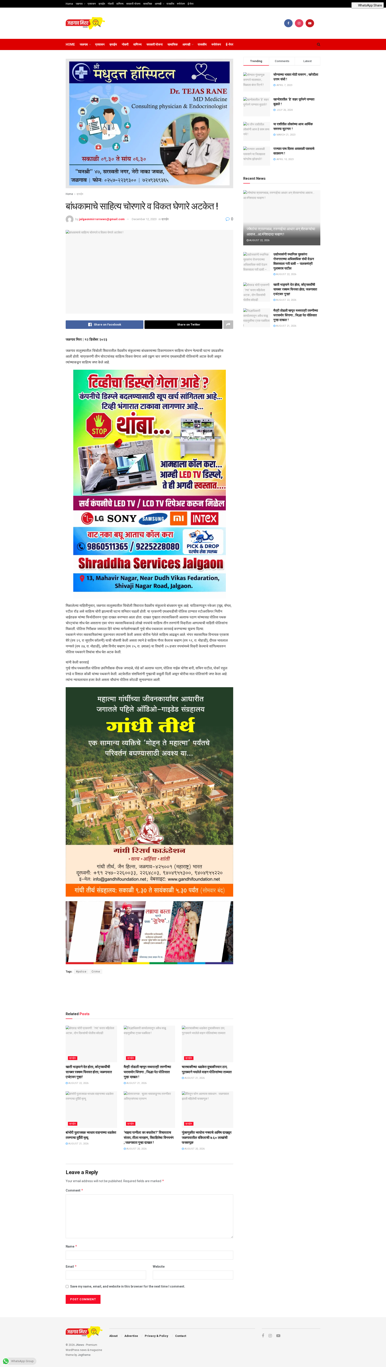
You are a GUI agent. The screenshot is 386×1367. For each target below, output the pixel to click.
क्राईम (102, 3)
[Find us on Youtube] (310, 23)
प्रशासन (92, 3)
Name (71, 1246)
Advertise (131, 1336)
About (113, 1336)
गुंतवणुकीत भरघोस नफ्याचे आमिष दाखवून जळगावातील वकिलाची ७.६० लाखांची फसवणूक (206, 1137)
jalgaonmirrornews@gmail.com (102, 219)
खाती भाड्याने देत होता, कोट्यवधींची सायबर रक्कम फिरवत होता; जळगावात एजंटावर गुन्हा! (89, 1072)
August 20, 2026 (136, 1148)
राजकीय (170, 3)
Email (71, 1266)
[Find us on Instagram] (299, 23)
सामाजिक (147, 3)
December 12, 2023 (144, 219)
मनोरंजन (181, 3)
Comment (74, 1190)
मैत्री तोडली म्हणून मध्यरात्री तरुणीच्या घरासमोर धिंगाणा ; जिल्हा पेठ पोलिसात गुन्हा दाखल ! (147, 1072)
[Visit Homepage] (85, 23)
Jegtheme (84, 1355)
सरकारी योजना (133, 3)
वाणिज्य (120, 3)
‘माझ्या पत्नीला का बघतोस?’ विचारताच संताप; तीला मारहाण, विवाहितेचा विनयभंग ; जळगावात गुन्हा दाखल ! (149, 1137)
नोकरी (111, 3)
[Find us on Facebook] (288, 23)
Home (69, 3)
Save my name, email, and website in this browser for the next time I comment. (127, 1286)
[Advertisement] (149, 992)
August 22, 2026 (78, 1083)
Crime (96, 971)
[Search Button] (318, 44)
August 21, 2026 (136, 1083)
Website (159, 1266)
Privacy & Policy (156, 1336)
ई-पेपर (190, 3)
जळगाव (79, 3)
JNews (80, 1344)
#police (81, 971)
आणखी (158, 3)
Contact (180, 1336)
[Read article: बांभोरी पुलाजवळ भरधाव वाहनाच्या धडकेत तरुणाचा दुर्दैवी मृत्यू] (91, 1109)
